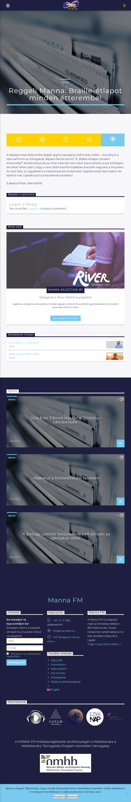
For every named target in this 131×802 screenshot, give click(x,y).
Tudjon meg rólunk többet (104, 644)
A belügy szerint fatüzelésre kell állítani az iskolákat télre (66, 536)
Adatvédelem (59, 668)
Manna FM (65, 600)
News (65, 82)
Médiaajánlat (58, 677)
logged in (33, 208)
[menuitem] (65, 690)
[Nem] (126, 793)
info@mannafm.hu (64, 630)
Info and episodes (65, 318)
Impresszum (58, 664)
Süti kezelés (58, 673)
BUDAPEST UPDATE (24, 343)
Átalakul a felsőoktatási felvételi (66, 478)
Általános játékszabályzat (66, 681)
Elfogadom (59, 796)
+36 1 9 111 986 (61, 620)
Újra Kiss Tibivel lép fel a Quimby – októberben (66, 420)
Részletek (72, 796)
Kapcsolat (56, 660)
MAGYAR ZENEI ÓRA (24, 354)
